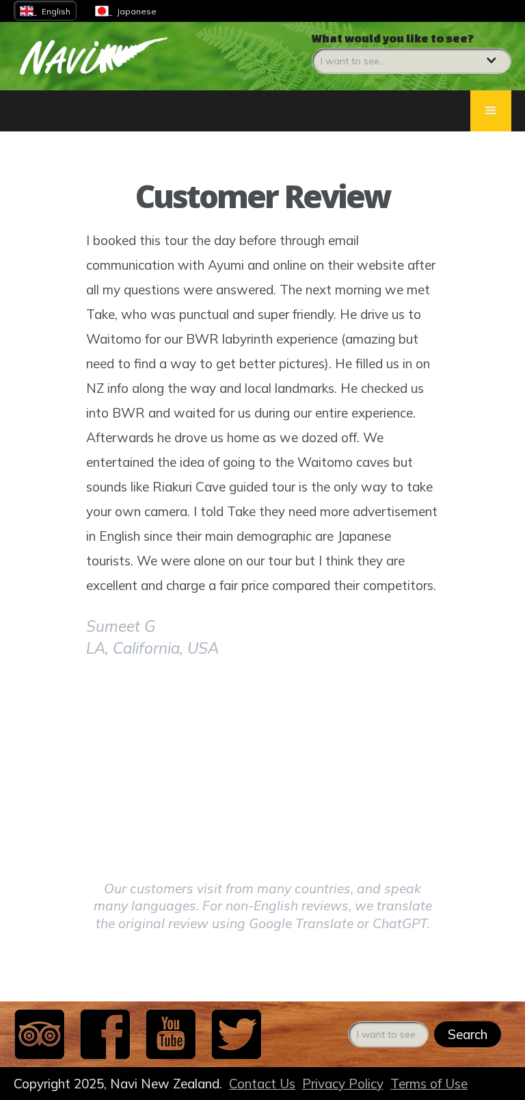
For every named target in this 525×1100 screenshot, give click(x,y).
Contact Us (262, 1083)
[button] (411, 52)
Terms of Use (429, 1083)
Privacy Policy (342, 1083)
